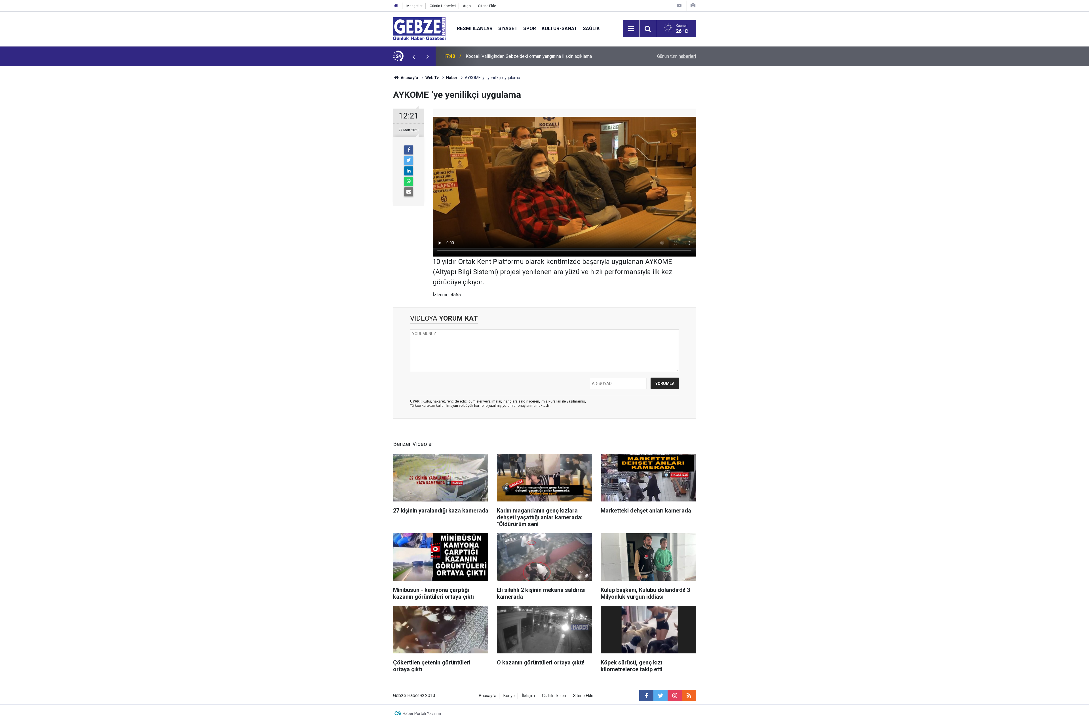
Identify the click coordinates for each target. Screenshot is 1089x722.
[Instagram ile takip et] (675, 695)
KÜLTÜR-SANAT (559, 28)
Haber (451, 77)
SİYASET (508, 28)
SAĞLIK (591, 28)
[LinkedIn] (408, 170)
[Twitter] (408, 160)
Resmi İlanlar (475, 28)
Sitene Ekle (487, 6)
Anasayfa (409, 77)
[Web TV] (679, 5)
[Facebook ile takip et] (646, 695)
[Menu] (631, 29)
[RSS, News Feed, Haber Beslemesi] (689, 695)
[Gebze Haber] (419, 28)
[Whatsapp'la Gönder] (408, 181)
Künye (509, 695)
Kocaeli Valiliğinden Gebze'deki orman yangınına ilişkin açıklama (529, 56)
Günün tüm (676, 56)
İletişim (528, 695)
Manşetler (414, 6)
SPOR (529, 28)
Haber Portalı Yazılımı (422, 713)
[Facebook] (408, 149)
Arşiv (467, 6)
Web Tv (432, 77)
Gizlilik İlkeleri (554, 695)
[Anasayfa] (396, 6)
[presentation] (413, 56)
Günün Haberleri (443, 6)
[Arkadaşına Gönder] (408, 191)
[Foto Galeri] (693, 5)
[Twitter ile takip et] (660, 695)
